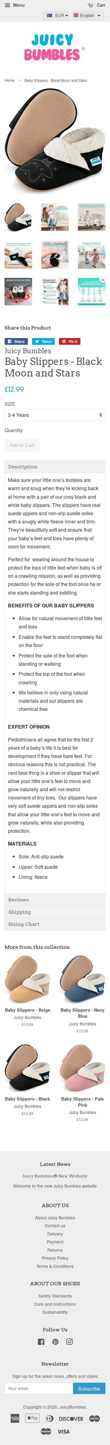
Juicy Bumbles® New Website (55, 1176)
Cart (100, 5)
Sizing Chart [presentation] (23, 924)
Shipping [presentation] (19, 912)
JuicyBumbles (73, 1407)
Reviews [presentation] (18, 900)
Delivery (55, 1234)
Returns (55, 1250)
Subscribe (89, 1388)
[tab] (55, 466)
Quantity (14, 430)
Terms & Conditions (55, 1266)
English (87, 15)
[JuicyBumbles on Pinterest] (55, 1343)
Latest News (55, 1164)
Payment (55, 1242)
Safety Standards (55, 1296)
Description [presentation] (23, 467)
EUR (59, 15)
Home (10, 80)
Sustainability (55, 1312)
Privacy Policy (55, 1258)
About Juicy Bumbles (55, 1217)
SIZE (10, 403)
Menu (18, 5)
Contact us (55, 1225)
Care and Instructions (55, 1304)
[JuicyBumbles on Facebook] (41, 1343)
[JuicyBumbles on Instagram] (69, 1343)
